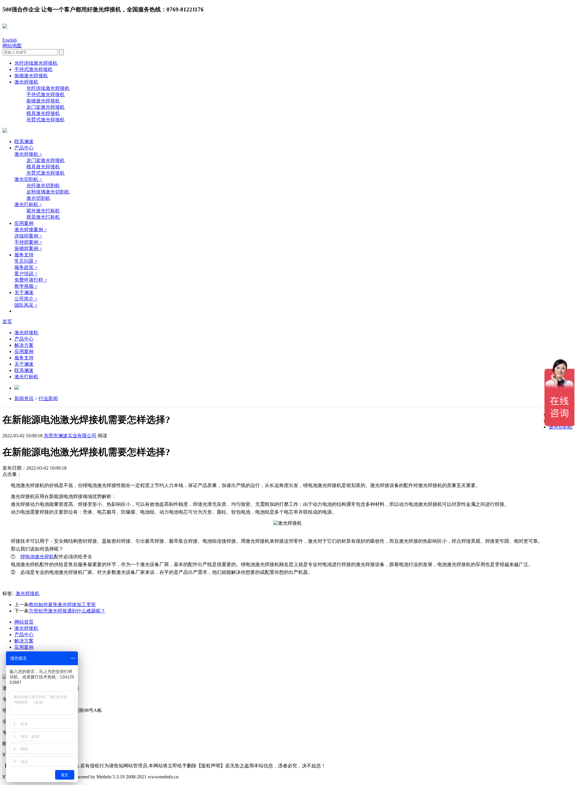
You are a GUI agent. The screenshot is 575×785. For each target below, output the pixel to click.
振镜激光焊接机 (31, 75)
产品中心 (24, 147)
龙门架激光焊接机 (45, 107)
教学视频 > (25, 286)
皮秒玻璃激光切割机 (47, 191)
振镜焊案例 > (28, 248)
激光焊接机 (26, 81)
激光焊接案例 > (30, 229)
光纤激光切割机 (43, 185)
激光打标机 (26, 376)
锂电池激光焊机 (37, 556)
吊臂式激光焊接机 (45, 119)
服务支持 (24, 254)
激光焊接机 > (28, 154)
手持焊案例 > (28, 242)
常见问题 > (25, 261)
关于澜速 (24, 292)
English (9, 40)
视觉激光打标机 (43, 217)
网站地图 (12, 45)
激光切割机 (38, 198)
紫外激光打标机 (43, 210)
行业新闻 (48, 398)
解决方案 (24, 345)
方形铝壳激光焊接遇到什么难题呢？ (67, 610)
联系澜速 (24, 141)
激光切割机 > (28, 179)
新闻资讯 (24, 398)
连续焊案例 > (28, 235)
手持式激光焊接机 (33, 69)
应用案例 (24, 223)
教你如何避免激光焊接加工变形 (62, 604)
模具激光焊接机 (43, 113)
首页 (7, 321)
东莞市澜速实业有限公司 (70, 435)
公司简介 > (25, 298)
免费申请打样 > (30, 279)
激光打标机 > (28, 204)
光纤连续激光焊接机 (36, 63)
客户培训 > (25, 273)
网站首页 (24, 621)
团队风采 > (25, 305)
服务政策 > (25, 267)
